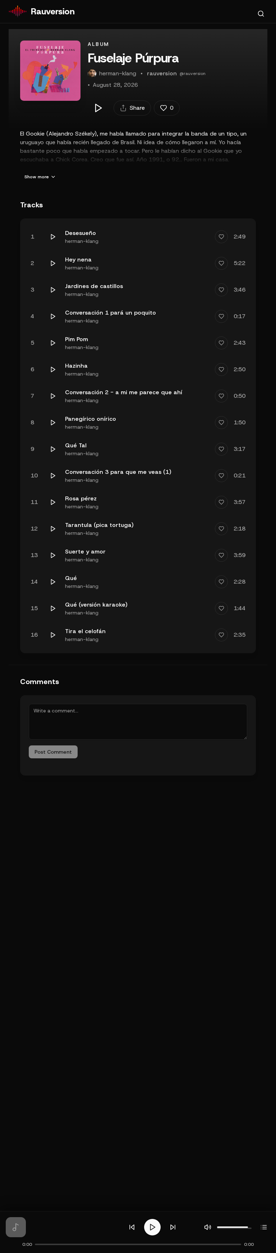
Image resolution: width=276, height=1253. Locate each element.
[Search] (260, 13)
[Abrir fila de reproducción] (263, 1227)
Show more (36, 177)
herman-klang (81, 241)
